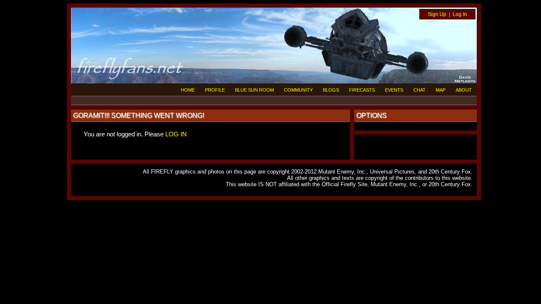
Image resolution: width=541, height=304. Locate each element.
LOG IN (176, 134)
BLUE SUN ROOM (254, 89)
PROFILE (215, 89)
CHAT (419, 89)
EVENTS (394, 89)
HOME (188, 89)
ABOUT (464, 89)
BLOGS (331, 89)
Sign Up (437, 14)
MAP (440, 89)
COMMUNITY (298, 89)
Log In (460, 14)
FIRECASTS (362, 89)
